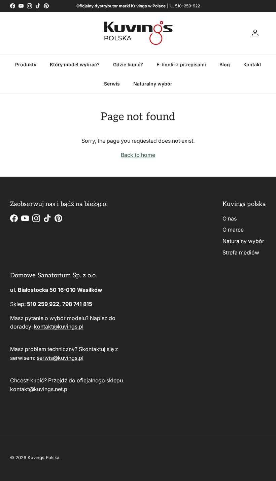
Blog (224, 64)
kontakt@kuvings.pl (58, 326)
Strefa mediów (240, 252)
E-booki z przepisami (181, 64)
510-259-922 (187, 5)
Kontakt (252, 64)
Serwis (112, 84)
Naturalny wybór (152, 84)
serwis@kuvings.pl (60, 357)
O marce (233, 229)
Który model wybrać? (75, 64)
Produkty (25, 64)
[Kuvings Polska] (138, 33)
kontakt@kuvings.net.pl (39, 389)
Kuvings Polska (43, 457)
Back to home (138, 154)
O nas (229, 218)
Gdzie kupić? (128, 64)
